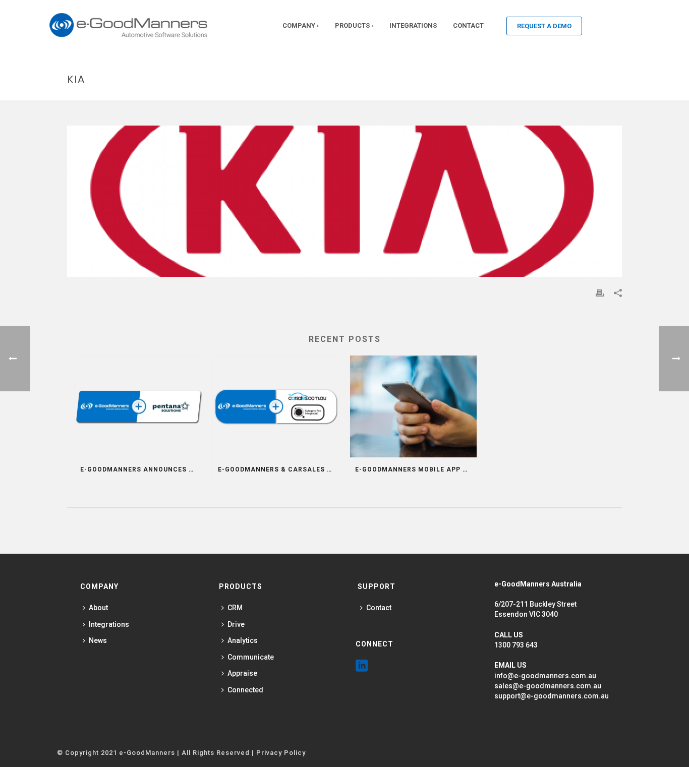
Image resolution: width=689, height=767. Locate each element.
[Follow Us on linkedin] (362, 666)
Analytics (242, 640)
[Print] (600, 293)
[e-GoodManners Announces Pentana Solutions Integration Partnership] (138, 406)
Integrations (109, 624)
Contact (378, 608)
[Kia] (344, 201)
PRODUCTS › (354, 25)
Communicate (250, 657)
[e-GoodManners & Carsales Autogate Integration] (276, 406)
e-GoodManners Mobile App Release (416, 469)
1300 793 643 (516, 645)
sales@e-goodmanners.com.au (547, 686)
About (98, 608)
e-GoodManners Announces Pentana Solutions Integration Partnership (141, 469)
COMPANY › (300, 25)
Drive (236, 624)
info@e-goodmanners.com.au (545, 676)
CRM (235, 608)
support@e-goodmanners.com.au (551, 696)
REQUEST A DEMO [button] (544, 26)
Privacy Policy (281, 752)
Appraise (242, 673)
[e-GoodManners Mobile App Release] (413, 406)
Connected (245, 690)
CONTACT (468, 25)
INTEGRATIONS (413, 25)
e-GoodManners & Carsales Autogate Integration (278, 469)
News (98, 640)
